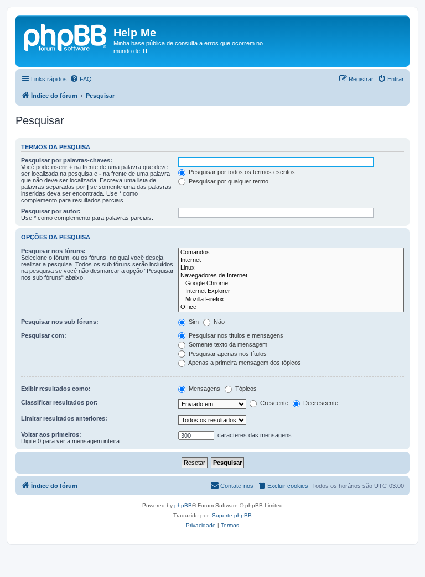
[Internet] (291, 260)
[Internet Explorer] (291, 291)
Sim (193, 321)
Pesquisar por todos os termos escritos (241, 172)
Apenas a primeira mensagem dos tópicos (244, 362)
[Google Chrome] (291, 283)
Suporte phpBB (232, 515)
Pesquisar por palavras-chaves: (66, 160)
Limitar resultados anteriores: (64, 418)
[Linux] (291, 268)
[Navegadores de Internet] (291, 276)
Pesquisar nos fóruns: (53, 251)
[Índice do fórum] (65, 36)
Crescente (273, 403)
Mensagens (203, 388)
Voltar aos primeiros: (51, 434)
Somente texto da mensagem (227, 344)
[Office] (291, 307)
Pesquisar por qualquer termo (227, 181)
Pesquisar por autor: (51, 211)
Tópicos (245, 388)
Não (218, 321)
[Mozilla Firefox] (291, 299)
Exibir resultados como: (56, 388)
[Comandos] (291, 252)
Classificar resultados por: (59, 402)
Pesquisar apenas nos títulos (227, 353)
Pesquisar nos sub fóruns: (60, 321)
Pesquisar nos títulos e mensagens (235, 335)
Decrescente (320, 403)
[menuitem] (81, 79)
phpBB (183, 505)
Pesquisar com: (43, 335)
